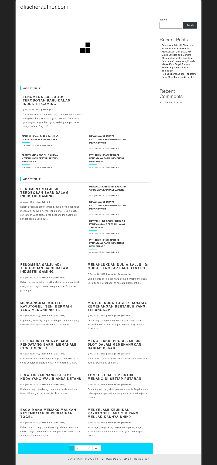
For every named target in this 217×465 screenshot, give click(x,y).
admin (45, 109)
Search (163, 19)
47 (89, 448)
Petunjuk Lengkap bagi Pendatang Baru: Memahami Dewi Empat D (106, 158)
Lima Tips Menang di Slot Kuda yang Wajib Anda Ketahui (51, 377)
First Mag (104, 458)
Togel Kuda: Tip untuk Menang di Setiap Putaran (114, 377)
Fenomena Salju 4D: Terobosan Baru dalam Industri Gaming (47, 100)
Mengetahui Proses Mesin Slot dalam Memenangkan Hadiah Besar (114, 344)
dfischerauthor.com (44, 6)
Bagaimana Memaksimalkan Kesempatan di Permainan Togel (48, 413)
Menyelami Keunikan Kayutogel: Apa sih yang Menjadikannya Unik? (113, 413)
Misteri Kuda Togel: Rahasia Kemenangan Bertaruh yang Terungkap (40, 158)
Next (97, 448)
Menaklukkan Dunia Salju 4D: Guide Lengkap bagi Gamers (40, 138)
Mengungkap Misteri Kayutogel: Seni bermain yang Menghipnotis (108, 139)
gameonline (59, 277)
